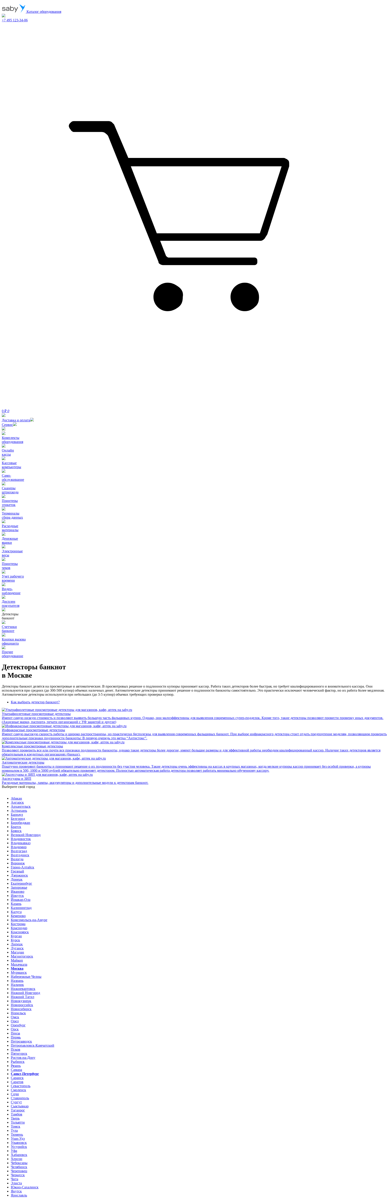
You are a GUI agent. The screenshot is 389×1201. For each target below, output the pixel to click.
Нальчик (17, 985)
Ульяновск (19, 1143)
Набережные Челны (26, 976)
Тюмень (17, 1134)
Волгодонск (20, 855)
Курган (16, 936)
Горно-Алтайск (22, 867)
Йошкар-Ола (20, 900)
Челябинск (19, 1167)
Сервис (7, 425)
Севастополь (20, 1086)
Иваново (17, 891)
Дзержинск (19, 875)
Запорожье (19, 887)
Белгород (18, 819)
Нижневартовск (23, 989)
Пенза (15, 1033)
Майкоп (17, 960)
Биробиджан (20, 823)
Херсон (16, 1159)
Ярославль (19, 1195)
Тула (14, 1130)
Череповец (19, 1171)
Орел (15, 1021)
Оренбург (18, 1025)
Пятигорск (19, 1053)
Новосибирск (21, 1009)
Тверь (15, 1118)
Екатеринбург (21, 883)
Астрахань (19, 810)
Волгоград (19, 851)
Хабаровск (19, 1155)
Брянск (16, 831)
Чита (14, 1179)
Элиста (16, 1183)
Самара (16, 1070)
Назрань (17, 981)
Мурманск (19, 972)
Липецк (17, 944)
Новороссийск (22, 1005)
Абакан (16, 798)
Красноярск (20, 932)
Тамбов (16, 1114)
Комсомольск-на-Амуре (29, 920)
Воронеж (18, 863)
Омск (15, 1017)
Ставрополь (20, 1098)
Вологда (17, 859)
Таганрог (18, 1110)
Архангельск (21, 806)
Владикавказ (20, 843)
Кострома (18, 924)
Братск (16, 827)
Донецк (17, 879)
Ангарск (17, 802)
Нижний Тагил (22, 997)
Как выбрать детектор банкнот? (35, 702)
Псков (15, 1049)
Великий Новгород (26, 835)
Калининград (21, 908)
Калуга (16, 912)
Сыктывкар (20, 1106)
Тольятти (18, 1122)
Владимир (19, 847)
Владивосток (21, 839)
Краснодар (19, 928)
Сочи (15, 1094)
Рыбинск (18, 1062)
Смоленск (18, 1090)
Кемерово (18, 916)
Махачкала (19, 964)
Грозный (17, 871)
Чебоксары (19, 1163)
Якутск (16, 1191)
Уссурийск (19, 1147)
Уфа (14, 1151)
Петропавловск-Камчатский (32, 1045)
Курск (15, 940)
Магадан (17, 952)
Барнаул (17, 814)
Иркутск (17, 895)
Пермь (16, 1037)
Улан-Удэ (18, 1138)
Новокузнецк (21, 1001)
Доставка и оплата (16, 420)
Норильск (18, 1013)
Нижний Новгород (25, 993)
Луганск (17, 948)
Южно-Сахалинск (24, 1187)
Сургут (16, 1102)
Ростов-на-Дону (23, 1057)
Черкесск (18, 1175)
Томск (15, 1126)
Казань (16, 904)
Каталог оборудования (43, 11)
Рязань (16, 1066)
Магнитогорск (22, 956)
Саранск (17, 1078)
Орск (15, 1029)
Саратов (17, 1082)
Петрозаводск (21, 1041)
